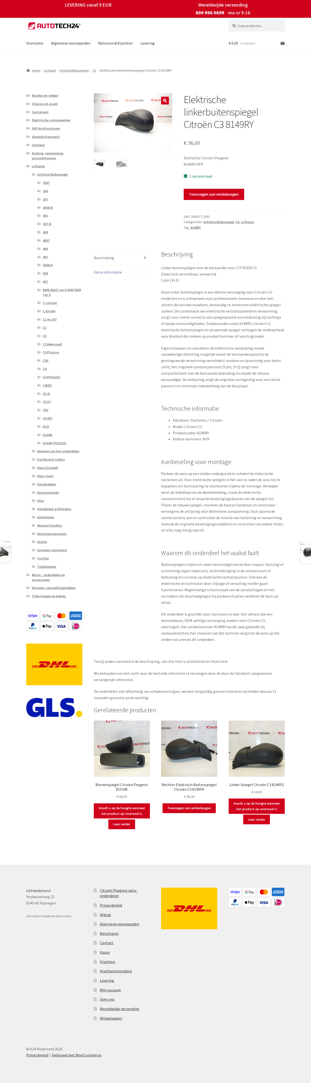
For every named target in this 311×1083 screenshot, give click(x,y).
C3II (45, 360)
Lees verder (121, 824)
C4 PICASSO (51, 377)
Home (36, 70)
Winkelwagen (111, 1018)
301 (45, 215)
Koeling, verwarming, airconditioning (48, 155)
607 (45, 281)
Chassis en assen (45, 104)
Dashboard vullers (51, 459)
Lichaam (50, 70)
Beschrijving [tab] (104, 257)
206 (45, 191)
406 (45, 249)
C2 (44, 327)
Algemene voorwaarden (70, 43)
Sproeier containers (52, 550)
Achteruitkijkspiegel (74, 70)
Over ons (107, 999)
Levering (147, 43)
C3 (94, 70)
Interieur (38, 145)
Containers (40, 112)
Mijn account (110, 990)
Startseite (34, 43)
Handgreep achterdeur (54, 509)
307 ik (47, 224)
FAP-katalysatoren (46, 128)
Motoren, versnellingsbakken (54, 588)
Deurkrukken (46, 484)
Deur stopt (45, 476)
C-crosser (50, 303)
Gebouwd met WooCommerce (76, 1055)
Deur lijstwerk (47, 468)
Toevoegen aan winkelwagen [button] (189, 808)
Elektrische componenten (51, 120)
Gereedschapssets (46, 136)
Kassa (105, 952)
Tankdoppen (46, 566)
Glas (40, 500)
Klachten (107, 961)
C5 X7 (47, 401)
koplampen (45, 517)
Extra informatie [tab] (108, 272)
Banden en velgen (45, 95)
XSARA (47, 435)
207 (45, 199)
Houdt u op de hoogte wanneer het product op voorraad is (122, 811)
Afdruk (105, 914)
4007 (46, 240)
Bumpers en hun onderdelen (58, 451)
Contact (106, 942)
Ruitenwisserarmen (52, 534)
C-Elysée (49, 311)
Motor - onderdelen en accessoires (48, 577)
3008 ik (48, 207)
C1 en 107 (50, 319)
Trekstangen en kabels (49, 596)
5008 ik (48, 265)
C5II (45, 410)
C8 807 (47, 418)
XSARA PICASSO (54, 443)
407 (45, 257)
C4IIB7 (47, 385)
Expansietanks (48, 492)
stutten (43, 558)
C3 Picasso (51, 352)
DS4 (46, 426)
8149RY (195, 227)
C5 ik (46, 393)
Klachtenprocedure (116, 971)
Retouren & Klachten (115, 43)
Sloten (42, 542)
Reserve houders (49, 525)
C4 (44, 369)
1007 (46, 182)
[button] (165, 100)
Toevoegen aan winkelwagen (214, 194)
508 (45, 273)
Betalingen (109, 933)
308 (45, 232)
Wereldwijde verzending (119, 1008)
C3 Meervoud (52, 344)
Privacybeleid (111, 905)
